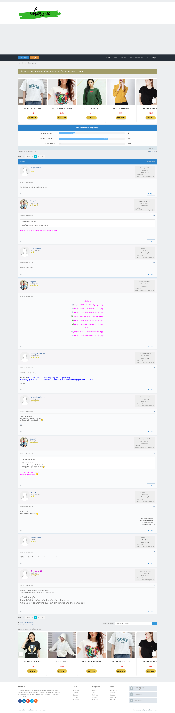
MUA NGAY (32, 118)
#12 (154, 215)
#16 (154, 411)
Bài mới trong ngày (30, 63)
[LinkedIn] (24, 701)
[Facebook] (20, 701)
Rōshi (147, 710)
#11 (154, 182)
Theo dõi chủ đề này (26, 622)
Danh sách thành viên (136, 58)
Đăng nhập (23, 58)
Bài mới (21, 63)
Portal (108, 58)
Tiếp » (42, 156)
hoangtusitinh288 (38, 353)
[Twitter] (32, 701)
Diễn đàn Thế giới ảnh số (51, 71)
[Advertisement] (87, 39)
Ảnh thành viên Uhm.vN (68, 71)
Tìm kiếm (123, 58)
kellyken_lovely (37, 537)
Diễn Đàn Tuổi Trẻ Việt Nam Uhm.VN (31, 71)
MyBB (27, 710)
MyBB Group (41, 710)
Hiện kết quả (152, 151)
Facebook (113, 690)
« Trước (28, 156)
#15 (154, 368)
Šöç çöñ (33, 201)
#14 (154, 296)
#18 (154, 506)
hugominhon (36, 168)
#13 (154, 262)
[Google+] (28, 701)
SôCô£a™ (34, 492)
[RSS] (36, 701)
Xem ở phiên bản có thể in (28, 625)
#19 (154, 552)
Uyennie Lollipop (38, 397)
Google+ (113, 695)
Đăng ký (34, 58)
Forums (115, 58)
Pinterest (113, 699)
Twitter (112, 693)
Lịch (147, 58)
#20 (154, 585)
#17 (154, 453)
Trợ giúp (154, 58)
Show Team (95, 699)
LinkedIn (113, 697)
